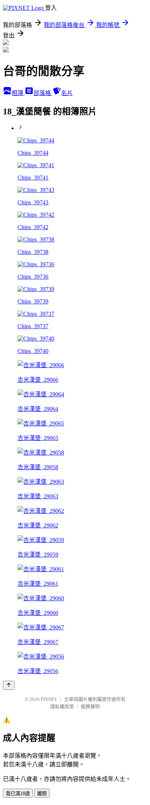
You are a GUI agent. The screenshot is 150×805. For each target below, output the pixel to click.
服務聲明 (90, 706)
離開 (42, 793)
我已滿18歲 (18, 793)
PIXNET (49, 699)
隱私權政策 (62, 706)
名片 (67, 93)
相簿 (18, 93)
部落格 (42, 93)
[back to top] (9, 685)
